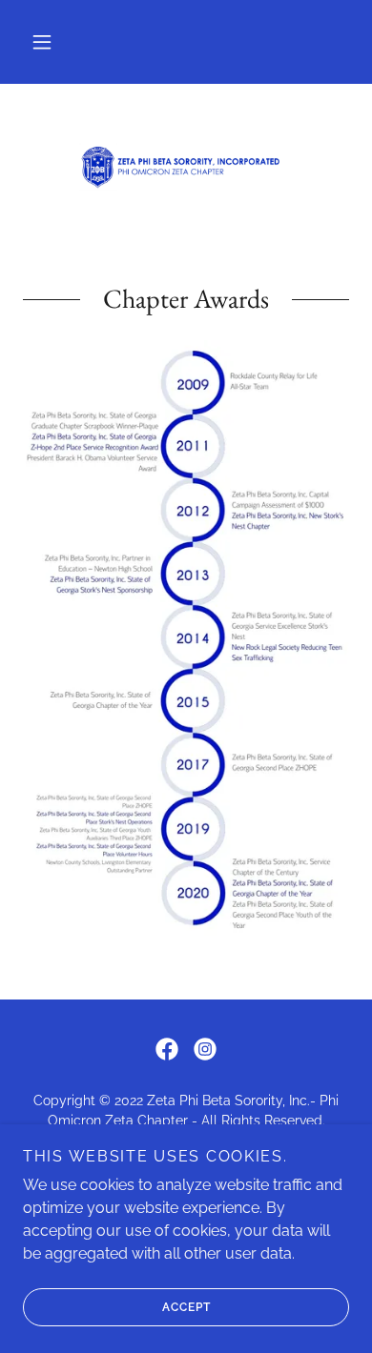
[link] (186, 166)
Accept (186, 1307)
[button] (42, 42)
